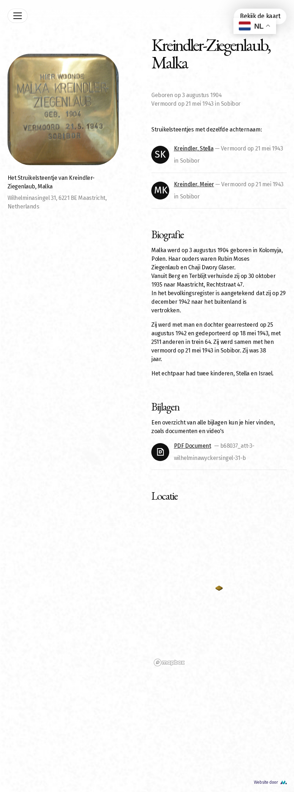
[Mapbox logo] (169, 662)
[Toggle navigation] (18, 16)
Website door (266, 782)
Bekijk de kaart (260, 16)
